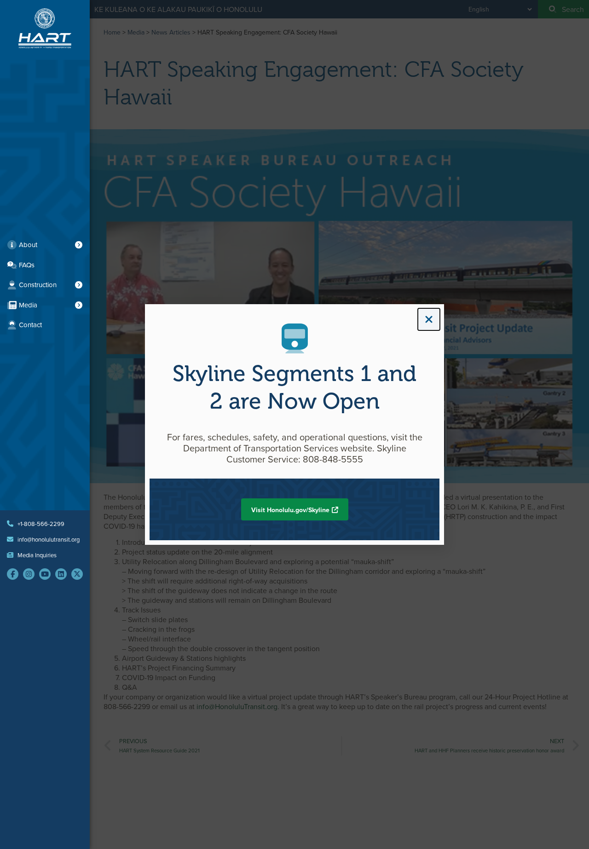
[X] (77, 574)
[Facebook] (12, 574)
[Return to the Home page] (44, 28)
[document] (294, 424)
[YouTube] (45, 574)
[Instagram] (29, 574)
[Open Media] (78, 305)
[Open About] (78, 245)
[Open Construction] (78, 285)
